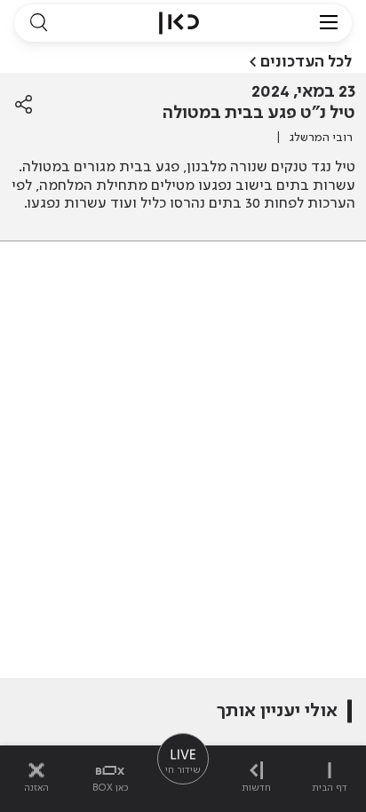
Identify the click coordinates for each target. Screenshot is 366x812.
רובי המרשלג (321, 137)
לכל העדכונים (306, 62)
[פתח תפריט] (329, 23)
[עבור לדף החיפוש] (38, 23)
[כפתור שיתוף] (23, 105)
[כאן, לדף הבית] (179, 23)
